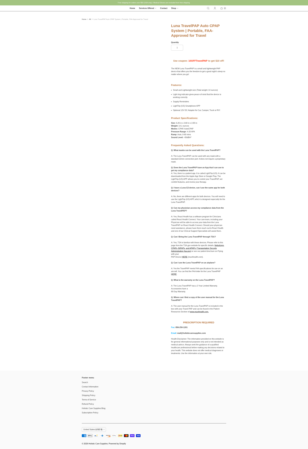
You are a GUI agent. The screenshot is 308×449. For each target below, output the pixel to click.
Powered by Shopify (117, 444)
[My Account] (215, 8)
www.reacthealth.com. (199, 312)
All (90, 19)
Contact (163, 8)
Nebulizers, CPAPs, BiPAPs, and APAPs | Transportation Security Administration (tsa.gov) (197, 248)
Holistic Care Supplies (98, 444)
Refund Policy (88, 404)
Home (132, 8)
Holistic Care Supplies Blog (93, 408)
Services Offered (146, 8)
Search (85, 382)
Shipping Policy (88, 395)
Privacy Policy (88, 391)
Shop (173, 8)
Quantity (175, 42)
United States (92, 429)
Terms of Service (89, 400)
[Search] (208, 8)
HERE (184, 257)
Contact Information (90, 387)
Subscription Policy (90, 413)
